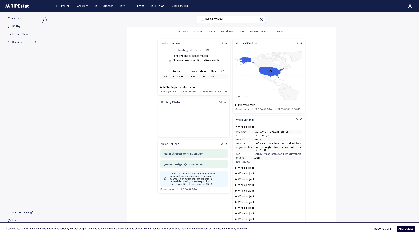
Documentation (20, 212)
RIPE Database (104, 6)
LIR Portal (62, 6)
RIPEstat (138, 6)
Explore (16, 18)
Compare (17, 42)
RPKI (123, 6)
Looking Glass (20, 34)
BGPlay (16, 26)
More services (180, 5)
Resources (81, 6)
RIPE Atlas (157, 6)
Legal (15, 220)
